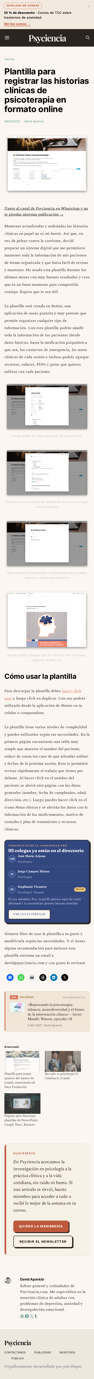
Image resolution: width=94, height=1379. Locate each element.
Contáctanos (15, 1352)
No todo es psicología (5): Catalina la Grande (62, 1076)
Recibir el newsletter (42, 1242)
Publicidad (42, 1352)
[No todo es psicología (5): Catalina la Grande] (63, 1061)
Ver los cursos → (17, 24)
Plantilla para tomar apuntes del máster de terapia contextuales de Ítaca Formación (19, 1080)
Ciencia (9, 59)
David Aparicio (34, 121)
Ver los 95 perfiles (29, 914)
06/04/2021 (12, 121)
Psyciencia (47, 38)
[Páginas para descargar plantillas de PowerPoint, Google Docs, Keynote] (22, 1103)
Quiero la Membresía (41, 1226)
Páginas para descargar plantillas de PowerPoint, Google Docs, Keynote (21, 1120)
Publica (17, 1358)
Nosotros (67, 1352)
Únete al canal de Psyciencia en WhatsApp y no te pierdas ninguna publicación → (46, 211)
